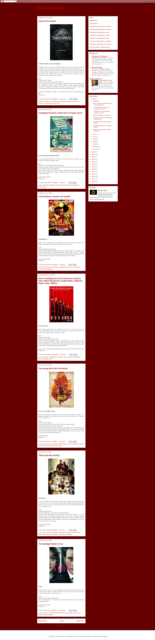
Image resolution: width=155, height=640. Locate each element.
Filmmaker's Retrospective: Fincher (100, 35)
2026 (93, 99)
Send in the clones (47, 21)
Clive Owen (70, 612)
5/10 (47, 101)
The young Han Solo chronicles (53, 368)
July (94, 134)
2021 (93, 161)
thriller (50, 359)
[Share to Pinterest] (76, 99)
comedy (55, 532)
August (95, 101)
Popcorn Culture (97, 79)
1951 (44, 185)
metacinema (45, 534)
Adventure (55, 101)
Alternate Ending (97, 67)
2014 (93, 179)
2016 (93, 174)
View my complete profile (97, 199)
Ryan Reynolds (53, 534)
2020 (93, 164)
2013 (93, 181)
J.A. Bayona (47, 103)
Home (62, 621)
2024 (93, 154)
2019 (93, 166)
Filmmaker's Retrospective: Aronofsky (100, 26)
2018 (44, 101)
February (96, 146)
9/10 (47, 185)
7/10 (47, 357)
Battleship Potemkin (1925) (99, 57)
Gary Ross (60, 357)
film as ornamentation (74, 267)
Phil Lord (44, 445)
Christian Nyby (63, 185)
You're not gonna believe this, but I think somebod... (102, 104)
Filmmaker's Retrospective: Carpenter (100, 29)
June (94, 136)
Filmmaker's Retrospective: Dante (99, 32)
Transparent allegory (47, 614)
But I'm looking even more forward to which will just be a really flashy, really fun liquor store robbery (60, 280)
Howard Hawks (75, 185)
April (94, 141)
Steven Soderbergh (44, 359)
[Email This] (70, 99)
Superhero (49, 269)
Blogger (105, 636)
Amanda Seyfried (53, 612)
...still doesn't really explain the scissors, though (101, 112)
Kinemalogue (51, 7)
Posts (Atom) (65, 625)
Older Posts (80, 621)
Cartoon (66, 267)
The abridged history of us (51, 544)
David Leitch (74, 532)
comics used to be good (64, 532)
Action (50, 101)
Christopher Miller (72, 444)
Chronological (94, 23)
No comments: (63, 354)
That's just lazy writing (49, 455)
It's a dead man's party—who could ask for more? (101, 108)
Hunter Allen (103, 190)
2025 (93, 152)
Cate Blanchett (53, 357)
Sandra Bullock (76, 357)
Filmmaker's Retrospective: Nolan (99, 38)
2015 (93, 176)
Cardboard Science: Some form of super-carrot (60, 113)
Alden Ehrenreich (63, 444)
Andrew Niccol (62, 612)
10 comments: (63, 99)
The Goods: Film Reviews (99, 56)
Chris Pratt (73, 101)
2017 (93, 171)
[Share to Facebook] (75, 99)
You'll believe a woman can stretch (55, 196)
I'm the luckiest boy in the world (102, 115)
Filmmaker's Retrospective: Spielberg (100, 41)
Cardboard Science (54, 185)
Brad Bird (61, 267)
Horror (69, 185)
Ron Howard (50, 445)
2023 (93, 157)
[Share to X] (73, 99)
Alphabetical (93, 20)
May (94, 139)
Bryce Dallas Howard (64, 101)
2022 (93, 159)
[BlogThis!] (71, 99)
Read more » (42, 95)
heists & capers (68, 357)
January (95, 149)
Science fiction (55, 103)
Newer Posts (43, 621)
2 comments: (62, 182)
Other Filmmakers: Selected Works (100, 47)
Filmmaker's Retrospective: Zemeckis (100, 44)
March (95, 144)
